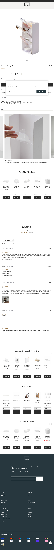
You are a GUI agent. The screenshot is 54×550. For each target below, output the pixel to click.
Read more (7, 294)
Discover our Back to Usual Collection (27, 0)
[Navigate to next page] (31, 340)
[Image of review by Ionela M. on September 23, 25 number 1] (5, 299)
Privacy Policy (4, 516)
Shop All (3, 495)
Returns (29, 498)
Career (2, 512)
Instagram (30, 510)
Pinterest (30, 514)
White (13, 73)
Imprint (2, 521)
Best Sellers (3, 497)
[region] (27, 88)
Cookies (3, 519)
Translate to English (8, 259)
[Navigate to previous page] (22, 340)
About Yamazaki (4, 510)
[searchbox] (7, 240)
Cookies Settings (12, 91)
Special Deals (4, 500)
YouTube (29, 516)
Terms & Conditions (5, 518)
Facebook (30, 512)
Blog (2, 504)
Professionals (4, 514)
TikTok (29, 518)
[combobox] (8, 243)
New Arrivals (4, 498)
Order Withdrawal (31, 502)
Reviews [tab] (23, 230)
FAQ (28, 495)
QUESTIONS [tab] (30, 230)
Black (19, 73)
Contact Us (30, 500)
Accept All (41, 91)
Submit (39, 479)
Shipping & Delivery (32, 497)
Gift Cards (3, 502)
